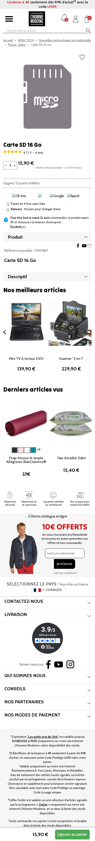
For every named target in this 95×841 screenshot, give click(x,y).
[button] (4, 332)
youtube (84, 245)
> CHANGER (52, 590)
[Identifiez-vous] (76, 19)
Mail (89, 245)
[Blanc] (27, 450)
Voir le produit (26, 342)
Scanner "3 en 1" (71, 358)
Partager (78, 245)
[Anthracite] (14, 450)
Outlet (43, 804)
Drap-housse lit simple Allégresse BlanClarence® (26, 460)
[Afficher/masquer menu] (9, 19)
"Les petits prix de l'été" (43, 736)
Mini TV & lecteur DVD (26, 358)
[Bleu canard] (33, 450)
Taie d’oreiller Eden (71, 458)
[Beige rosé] (20, 450)
